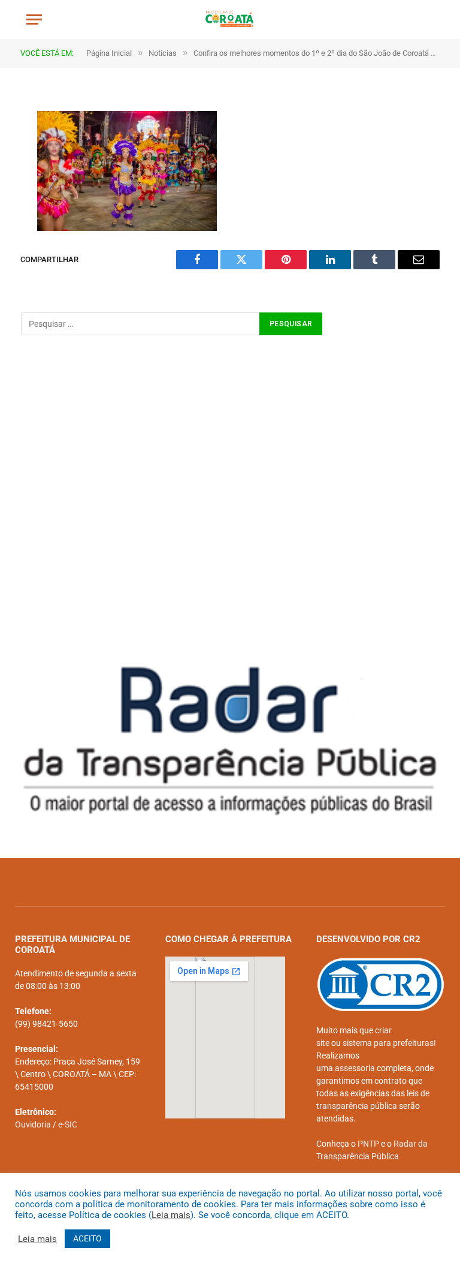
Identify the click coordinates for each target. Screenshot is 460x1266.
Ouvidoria (33, 1124)
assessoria (355, 1068)
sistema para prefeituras (388, 1043)
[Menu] (34, 19)
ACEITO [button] (87, 1238)
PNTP (368, 1143)
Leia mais (171, 1215)
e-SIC (67, 1124)
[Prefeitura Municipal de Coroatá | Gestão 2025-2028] (230, 19)
